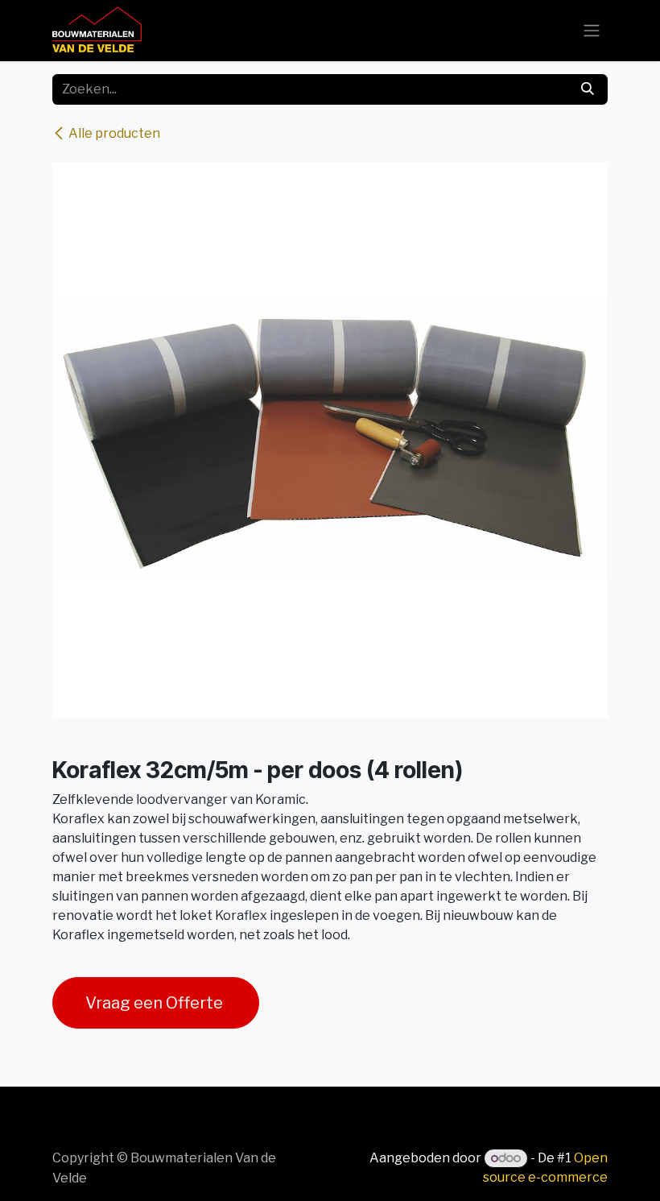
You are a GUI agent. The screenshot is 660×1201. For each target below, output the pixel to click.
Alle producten (114, 133)
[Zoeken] (587, 89)
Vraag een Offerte (155, 1003)
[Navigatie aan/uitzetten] (591, 31)
